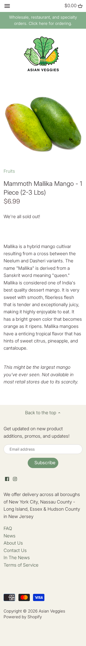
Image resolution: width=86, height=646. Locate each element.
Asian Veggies (52, 610)
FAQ (8, 528)
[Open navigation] (7, 6)
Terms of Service (21, 565)
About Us (13, 543)
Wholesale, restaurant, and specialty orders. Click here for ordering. (43, 20)
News (10, 536)
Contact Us (15, 550)
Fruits (9, 171)
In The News (17, 557)
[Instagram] (15, 479)
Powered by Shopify (23, 616)
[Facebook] (7, 479)
